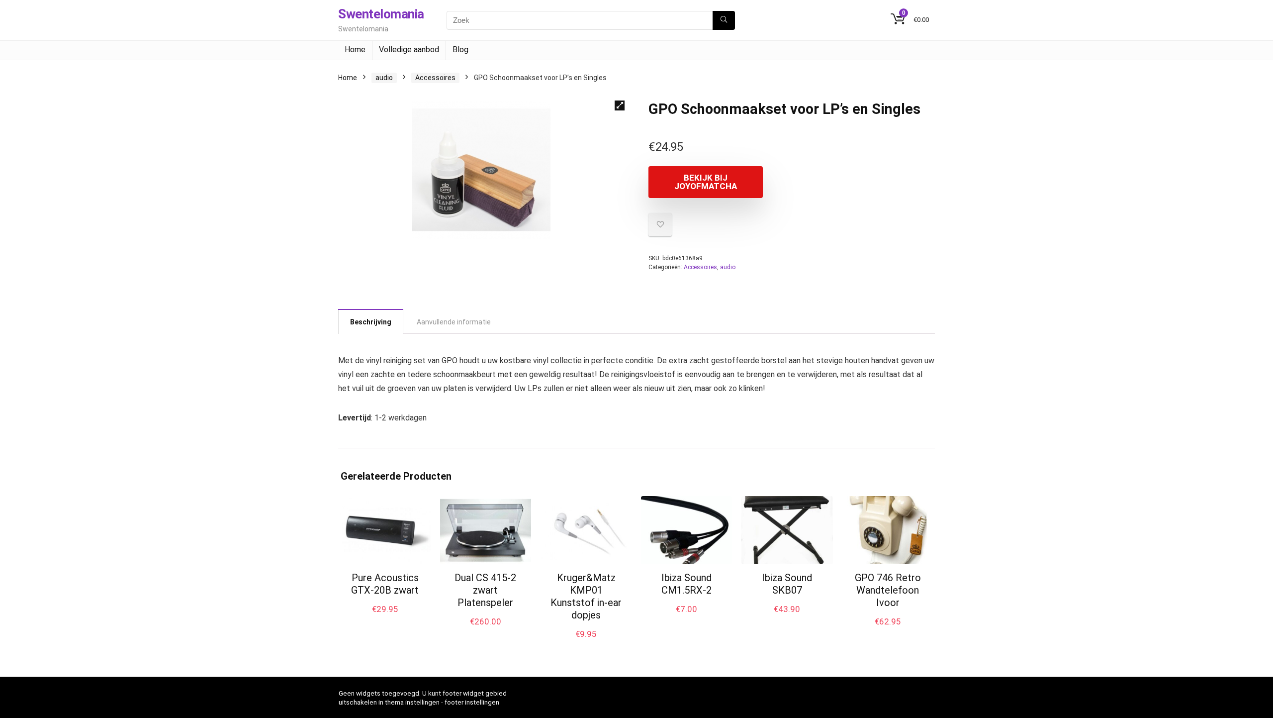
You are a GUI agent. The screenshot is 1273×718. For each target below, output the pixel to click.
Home (355, 49)
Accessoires (435, 78)
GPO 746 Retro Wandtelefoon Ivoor (888, 590)
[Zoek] (724, 20)
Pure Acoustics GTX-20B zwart (385, 584)
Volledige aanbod (409, 49)
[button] (620, 105)
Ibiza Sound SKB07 (787, 584)
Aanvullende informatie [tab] (454, 322)
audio (384, 78)
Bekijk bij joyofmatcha (705, 182)
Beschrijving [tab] (370, 322)
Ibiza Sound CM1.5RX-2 (686, 584)
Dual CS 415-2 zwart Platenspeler (485, 590)
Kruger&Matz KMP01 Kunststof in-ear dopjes (586, 596)
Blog (460, 49)
